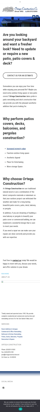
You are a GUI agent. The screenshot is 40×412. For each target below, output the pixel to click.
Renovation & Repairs (7, 339)
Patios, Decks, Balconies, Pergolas (12, 337)
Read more (5, 274)
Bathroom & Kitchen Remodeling (11, 334)
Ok (20, 409)
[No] (38, 406)
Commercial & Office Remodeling (11, 332)
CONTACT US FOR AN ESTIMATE (20, 75)
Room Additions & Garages (9, 329)
